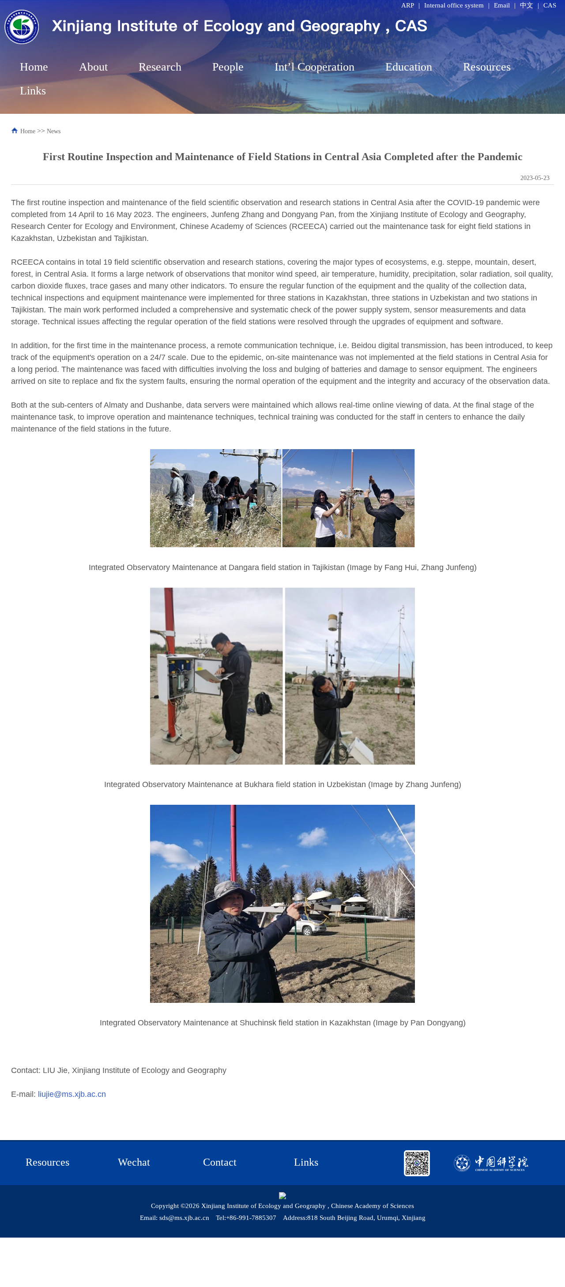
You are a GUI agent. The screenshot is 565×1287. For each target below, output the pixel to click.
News (53, 131)
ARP (407, 5)
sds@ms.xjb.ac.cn (184, 1217)
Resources (487, 66)
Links (33, 90)
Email (502, 5)
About (93, 66)
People (228, 66)
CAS (549, 5)
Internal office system (454, 5)
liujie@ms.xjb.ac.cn (72, 1094)
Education (408, 66)
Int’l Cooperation (314, 66)
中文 (526, 5)
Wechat (134, 1162)
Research (160, 66)
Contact (220, 1162)
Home (34, 66)
